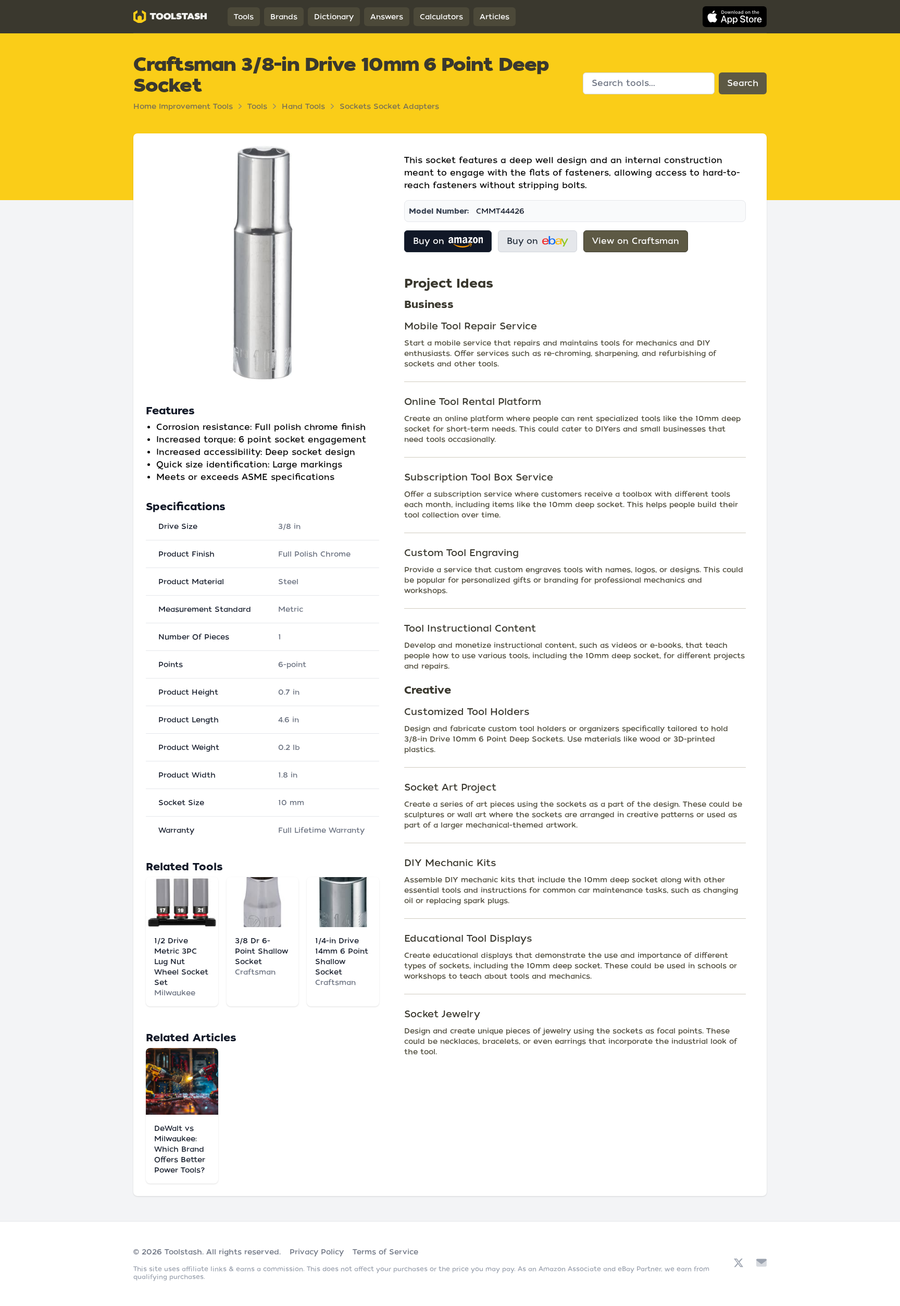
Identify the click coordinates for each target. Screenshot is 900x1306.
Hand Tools (303, 106)
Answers (386, 17)
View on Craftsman (635, 241)
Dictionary (334, 17)
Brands (283, 17)
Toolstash (183, 1252)
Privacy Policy (317, 1252)
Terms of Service (385, 1252)
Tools (244, 17)
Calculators (441, 17)
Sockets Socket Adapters (389, 106)
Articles (494, 17)
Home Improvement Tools (183, 106)
